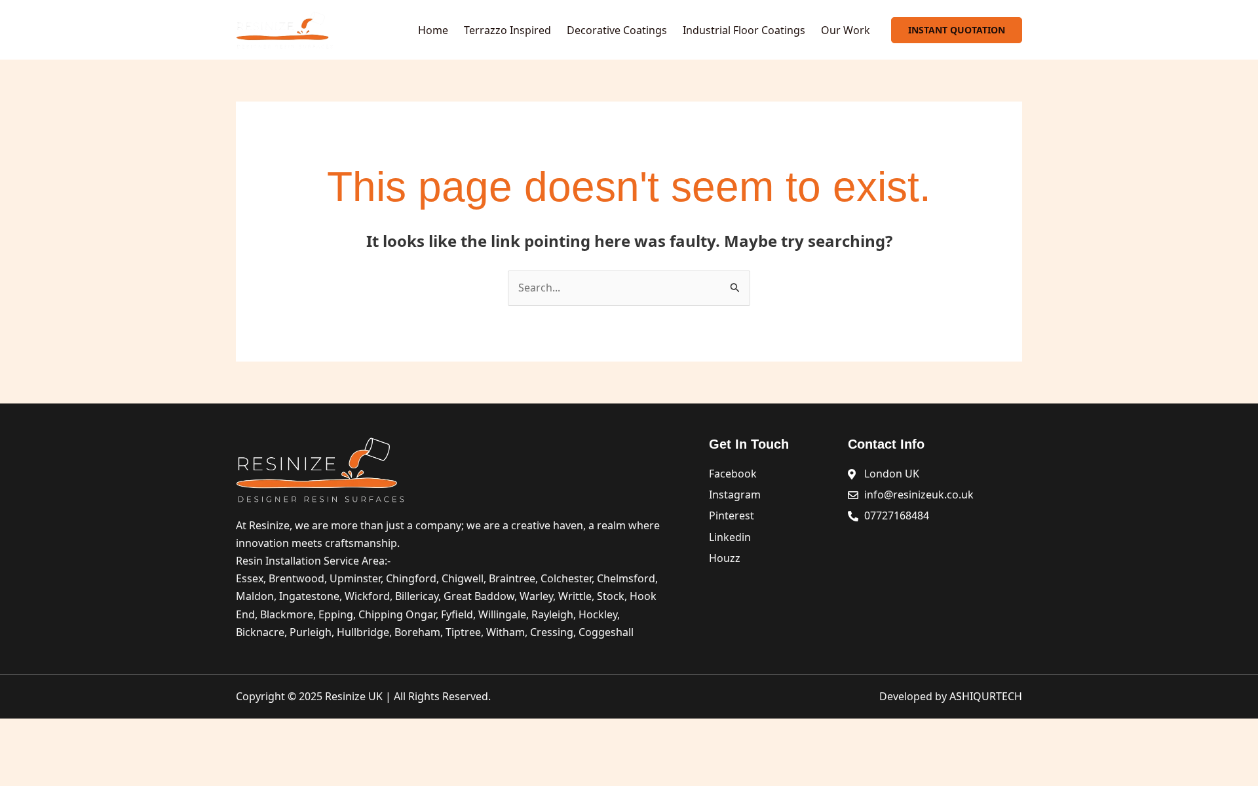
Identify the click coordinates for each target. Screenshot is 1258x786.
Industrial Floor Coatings (744, 30)
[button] (956, 30)
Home (433, 30)
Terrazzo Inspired (507, 30)
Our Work (845, 30)
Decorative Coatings (617, 30)
